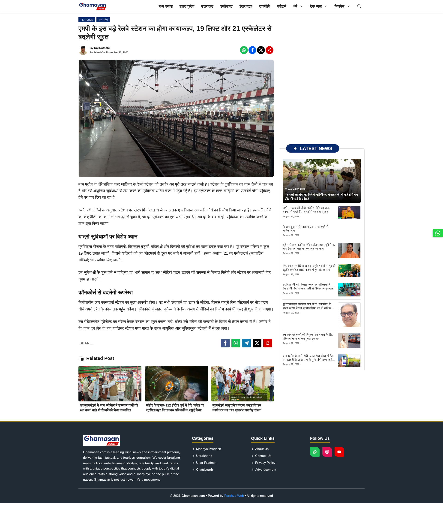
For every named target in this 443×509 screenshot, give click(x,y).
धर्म (295, 6)
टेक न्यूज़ (316, 6)
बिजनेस (339, 6)
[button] (359, 6)
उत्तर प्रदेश (187, 6)
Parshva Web (234, 495)
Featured (87, 19)
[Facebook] (244, 50)
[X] (261, 50)
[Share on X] (257, 343)
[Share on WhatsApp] (235, 343)
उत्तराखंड (207, 6)
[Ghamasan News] (92, 6)
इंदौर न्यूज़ (245, 6)
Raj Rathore (102, 48)
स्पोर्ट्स (281, 6)
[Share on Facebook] (225, 343)
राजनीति (264, 6)
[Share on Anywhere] (267, 343)
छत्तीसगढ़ (226, 6)
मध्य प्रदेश (166, 6)
